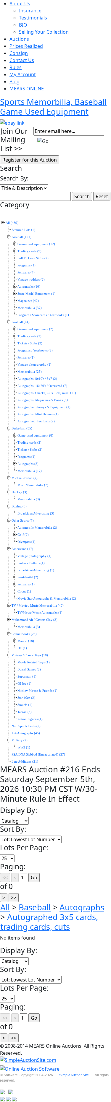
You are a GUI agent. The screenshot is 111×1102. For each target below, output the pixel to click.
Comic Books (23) (24, 634)
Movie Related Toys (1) (33, 662)
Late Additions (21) (25, 761)
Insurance (30, 10)
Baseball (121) (21, 237)
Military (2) (20, 740)
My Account (22, 74)
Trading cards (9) (29, 251)
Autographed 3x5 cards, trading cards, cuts (49, 921)
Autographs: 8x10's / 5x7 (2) (37, 378)
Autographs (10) (28, 286)
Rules (15, 67)
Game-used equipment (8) (35, 435)
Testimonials (33, 17)
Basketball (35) (22, 428)
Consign (18, 53)
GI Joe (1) (24, 683)
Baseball (35, 907)
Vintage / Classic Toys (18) (30, 655)
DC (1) (22, 648)
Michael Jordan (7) (25, 478)
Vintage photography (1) (34, 364)
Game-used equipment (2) (35, 329)
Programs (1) (26, 265)
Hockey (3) (19, 492)
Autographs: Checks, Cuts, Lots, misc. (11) (46, 393)
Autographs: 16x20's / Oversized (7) (42, 386)
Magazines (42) (28, 300)
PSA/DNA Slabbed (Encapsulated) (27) (38, 754)
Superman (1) (26, 676)
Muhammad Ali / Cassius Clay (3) (34, 619)
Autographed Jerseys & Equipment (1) (43, 407)
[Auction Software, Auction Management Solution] (28, 1060)
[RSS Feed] (2, 1091)
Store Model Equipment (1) (36, 293)
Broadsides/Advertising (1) (35, 570)
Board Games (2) (29, 669)
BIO (23, 25)
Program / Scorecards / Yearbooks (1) (43, 315)
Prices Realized (26, 46)
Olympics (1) (26, 541)
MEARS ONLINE (26, 88)
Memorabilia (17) (29, 471)
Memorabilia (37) (29, 308)
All (5, 907)
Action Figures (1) (30, 719)
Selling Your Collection (44, 32)
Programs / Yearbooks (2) (35, 350)
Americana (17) (22, 549)
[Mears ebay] (12, 122)
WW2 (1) (23, 747)
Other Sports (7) (23, 520)
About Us (19, 3)
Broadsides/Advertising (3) (35, 513)
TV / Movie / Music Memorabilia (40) (38, 605)
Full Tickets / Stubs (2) (33, 258)
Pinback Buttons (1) (31, 563)
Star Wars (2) (26, 697)
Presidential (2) (27, 577)
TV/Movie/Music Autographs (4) (39, 612)
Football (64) (21, 322)
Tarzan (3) (24, 712)
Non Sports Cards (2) (26, 726)
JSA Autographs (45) (26, 733)
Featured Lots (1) (23, 230)
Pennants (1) (26, 357)
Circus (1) (24, 591)
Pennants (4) (26, 272)
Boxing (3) (19, 506)
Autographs (81, 907)
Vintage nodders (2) (31, 279)
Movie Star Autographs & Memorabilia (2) (46, 598)
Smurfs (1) (24, 705)
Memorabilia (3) (28, 499)
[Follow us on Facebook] (10, 1091)
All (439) (12, 222)
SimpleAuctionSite (74, 1075)
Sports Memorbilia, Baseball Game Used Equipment (53, 106)
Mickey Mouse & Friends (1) (37, 690)
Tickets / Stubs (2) (29, 343)
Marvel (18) (25, 641)
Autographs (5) (27, 463)
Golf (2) (23, 534)
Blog (14, 81)
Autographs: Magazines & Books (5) (42, 400)
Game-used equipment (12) (36, 244)
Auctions (19, 39)
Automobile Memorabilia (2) (37, 527)
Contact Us (21, 60)
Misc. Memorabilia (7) (32, 485)
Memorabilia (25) (29, 371)
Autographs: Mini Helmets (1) (38, 414)
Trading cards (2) (29, 336)
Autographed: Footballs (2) (36, 421)
